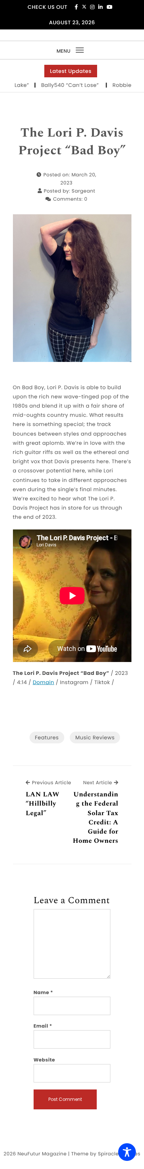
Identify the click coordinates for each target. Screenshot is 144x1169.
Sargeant (83, 190)
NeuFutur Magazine (41, 1153)
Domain (43, 682)
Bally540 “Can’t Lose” (63, 85)
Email (43, 1025)
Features (47, 737)
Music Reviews (94, 737)
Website (44, 1059)
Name (43, 992)
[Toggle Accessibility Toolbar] (127, 1152)
